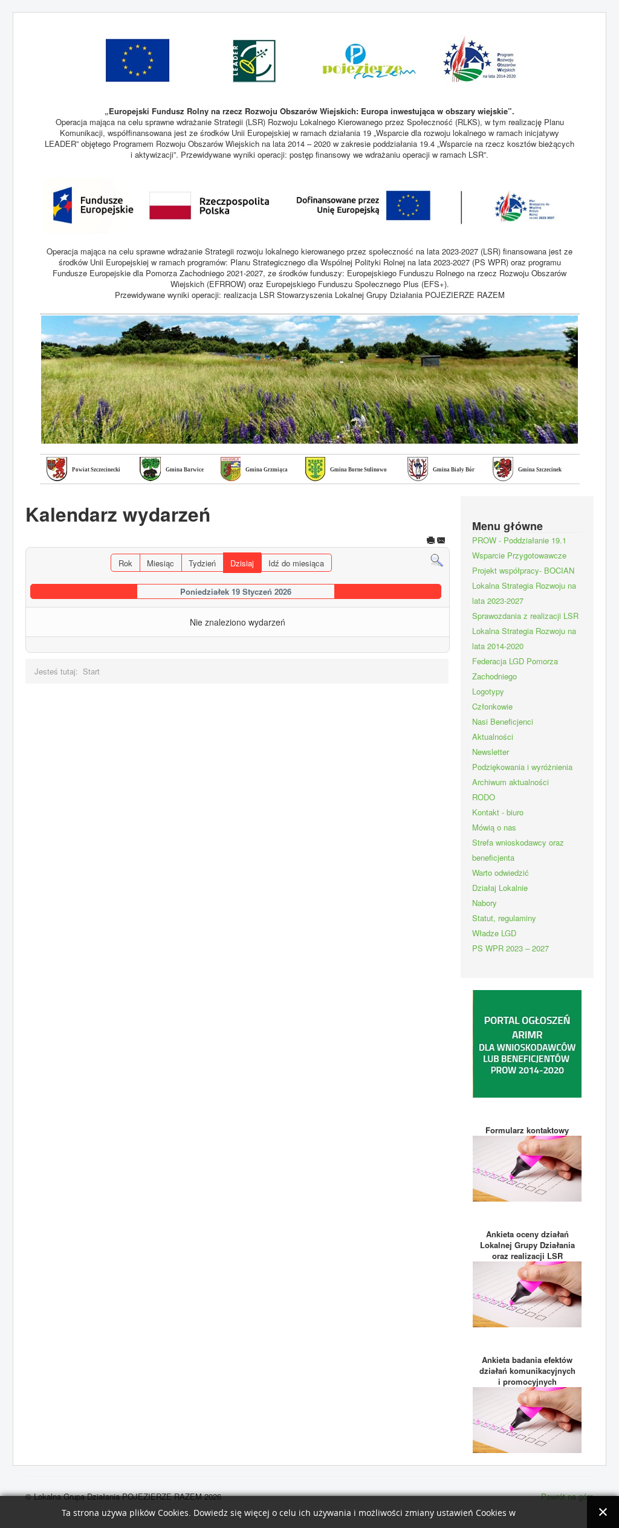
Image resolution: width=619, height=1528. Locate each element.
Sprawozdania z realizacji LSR (525, 615)
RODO (483, 797)
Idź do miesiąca (296, 563)
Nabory (484, 902)
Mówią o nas (494, 827)
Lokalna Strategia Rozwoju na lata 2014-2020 (524, 638)
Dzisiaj (242, 563)
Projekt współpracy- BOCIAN (523, 570)
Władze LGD (494, 933)
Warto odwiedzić (500, 872)
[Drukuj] (431, 541)
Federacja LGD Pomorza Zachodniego (515, 668)
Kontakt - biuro (497, 812)
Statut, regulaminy (504, 918)
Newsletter (490, 751)
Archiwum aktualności (510, 782)
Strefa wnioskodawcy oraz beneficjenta (518, 850)
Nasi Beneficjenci (502, 721)
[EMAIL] (441, 541)
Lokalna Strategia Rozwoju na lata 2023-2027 (524, 593)
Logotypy (488, 691)
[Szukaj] (436, 559)
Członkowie (492, 706)
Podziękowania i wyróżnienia (522, 766)
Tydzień (202, 563)
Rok (125, 563)
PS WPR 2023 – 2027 (510, 948)
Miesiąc (160, 563)
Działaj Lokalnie (500, 887)
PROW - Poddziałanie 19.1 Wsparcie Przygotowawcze (519, 547)
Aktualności (492, 736)
